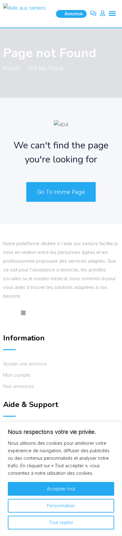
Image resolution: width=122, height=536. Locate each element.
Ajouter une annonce (25, 364)
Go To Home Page (61, 192)
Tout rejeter (61, 522)
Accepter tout (61, 488)
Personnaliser (61, 505)
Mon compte (16, 375)
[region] (61, 479)
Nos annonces (18, 386)
